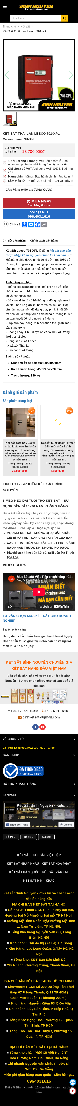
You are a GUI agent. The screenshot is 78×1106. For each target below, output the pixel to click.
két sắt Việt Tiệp (47, 855)
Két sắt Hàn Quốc (24, 872)
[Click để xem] (39, 75)
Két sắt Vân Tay (55, 872)
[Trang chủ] (45, 6)
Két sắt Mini (33, 880)
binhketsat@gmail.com (41, 717)
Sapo (49, 1097)
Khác (50, 880)
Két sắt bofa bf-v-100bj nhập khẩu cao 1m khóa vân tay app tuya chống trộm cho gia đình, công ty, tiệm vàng (20, 450)
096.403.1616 (56, 711)
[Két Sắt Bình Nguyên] (23, 771)
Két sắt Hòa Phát (56, 863)
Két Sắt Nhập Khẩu (23, 863)
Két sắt (23, 855)
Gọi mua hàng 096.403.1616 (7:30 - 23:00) (29, 747)
